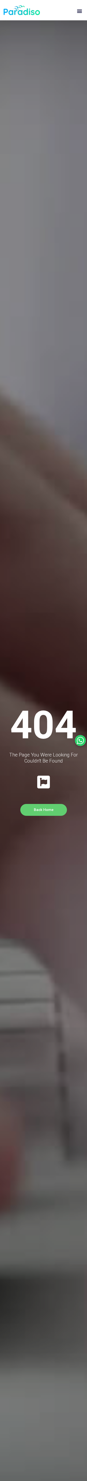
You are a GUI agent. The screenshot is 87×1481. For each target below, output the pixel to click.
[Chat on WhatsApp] (80, 740)
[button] (79, 11)
